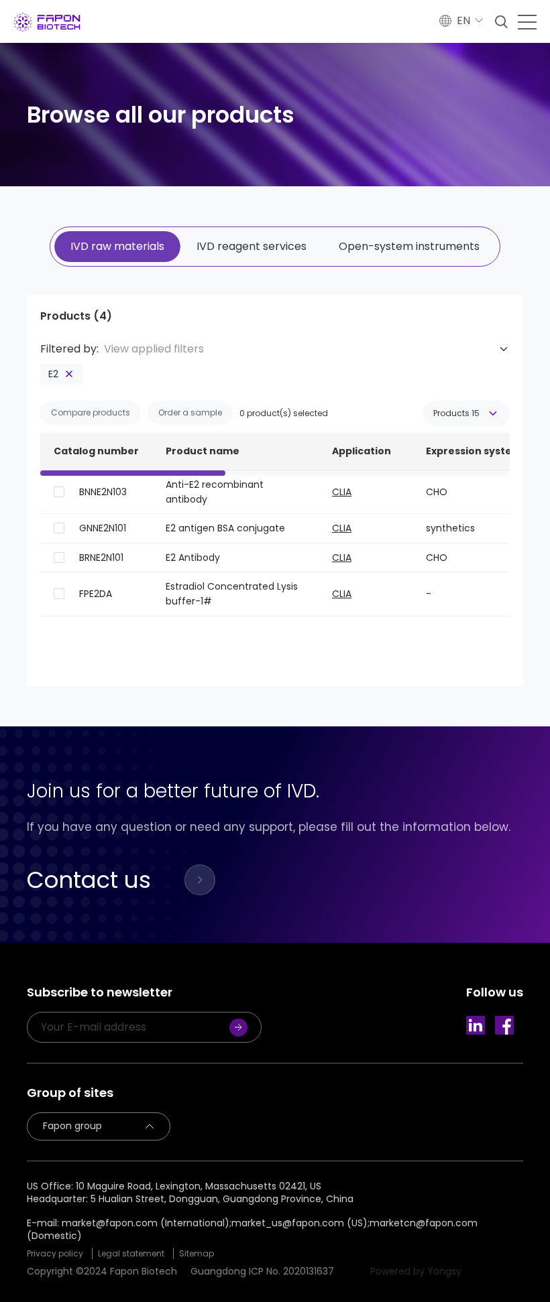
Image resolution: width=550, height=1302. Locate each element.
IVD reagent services (252, 246)
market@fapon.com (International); (146, 1223)
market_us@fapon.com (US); (300, 1223)
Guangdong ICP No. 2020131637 (262, 1271)
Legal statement (131, 1253)
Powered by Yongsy (415, 1271)
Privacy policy (55, 1253)
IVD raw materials (117, 246)
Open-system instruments (409, 246)
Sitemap (196, 1253)
